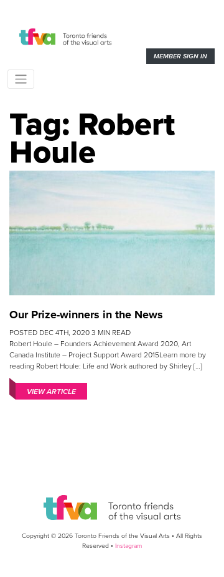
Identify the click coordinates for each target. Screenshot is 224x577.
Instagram (128, 546)
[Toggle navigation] (20, 79)
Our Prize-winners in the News (86, 314)
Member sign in (180, 56)
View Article (51, 391)
